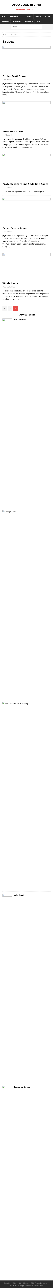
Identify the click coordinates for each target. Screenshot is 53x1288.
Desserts (29, 21)
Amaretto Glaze (12, 131)
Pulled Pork (19, 895)
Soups (47, 16)
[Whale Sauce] (26, 267)
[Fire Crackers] (7, 411)
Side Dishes (16, 21)
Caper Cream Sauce (14, 228)
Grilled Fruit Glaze (14, 76)
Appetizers (27, 16)
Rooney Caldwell (9, 287)
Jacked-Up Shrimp (22, 1087)
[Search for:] (26, 27)
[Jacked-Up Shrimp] (7, 1179)
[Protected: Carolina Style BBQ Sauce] (26, 167)
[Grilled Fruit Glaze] (26, 59)
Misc (38, 21)
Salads (38, 16)
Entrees (5, 21)
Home (4, 16)
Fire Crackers (20, 319)
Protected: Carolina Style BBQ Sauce (25, 184)
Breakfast (14, 16)
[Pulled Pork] (7, 987)
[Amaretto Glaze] (26, 115)
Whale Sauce (10, 283)
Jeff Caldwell (7, 80)
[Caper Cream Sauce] (26, 211)
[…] (8, 95)
